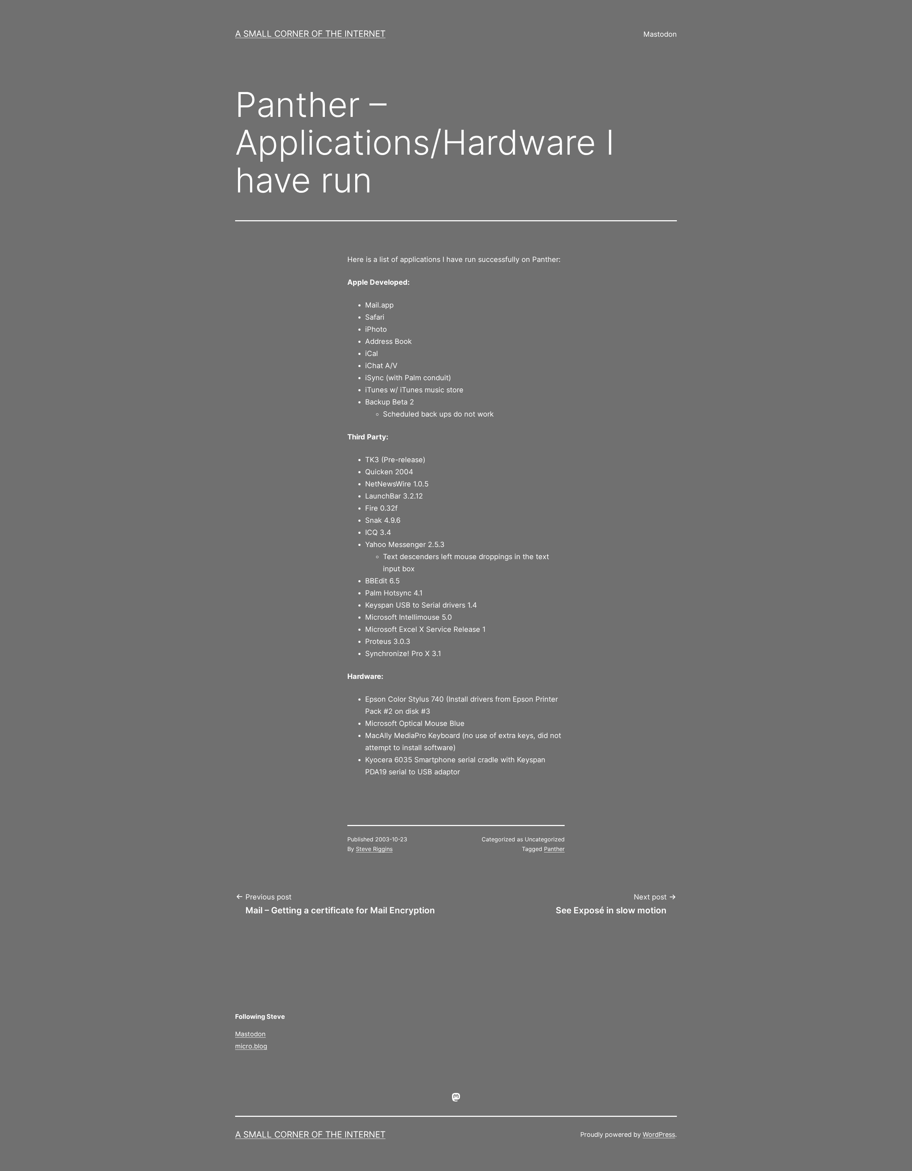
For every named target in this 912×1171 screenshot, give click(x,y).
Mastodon (660, 34)
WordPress (659, 1134)
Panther (554, 848)
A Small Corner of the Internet (310, 34)
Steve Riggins (374, 848)
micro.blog (251, 1046)
